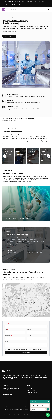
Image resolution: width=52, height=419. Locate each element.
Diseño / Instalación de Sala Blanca (45, 153)
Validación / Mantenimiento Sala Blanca (20, 153)
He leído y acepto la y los (24, 349)
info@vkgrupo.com (7, 394)
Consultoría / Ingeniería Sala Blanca (32, 153)
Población (29, 335)
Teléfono (29, 329)
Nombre (7, 323)
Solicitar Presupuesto (9, 36)
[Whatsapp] (48, 415)
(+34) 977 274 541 (6, 392)
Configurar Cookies (31, 397)
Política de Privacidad (20, 349)
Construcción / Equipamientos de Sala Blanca (8, 153)
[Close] (48, 401)
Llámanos (20, 36)
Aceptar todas (5, 4)
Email (6, 329)
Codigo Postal (8, 335)
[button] (48, 156)
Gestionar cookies (16, 4)
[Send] (48, 409)
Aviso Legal (29, 388)
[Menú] (49, 9)
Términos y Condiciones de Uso (34, 349)
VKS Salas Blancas (11, 9)
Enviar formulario (26, 352)
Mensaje (7, 341)
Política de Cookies (31, 390)
